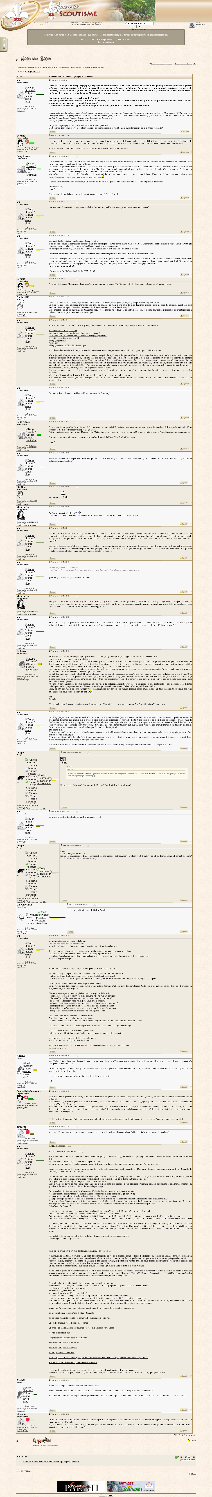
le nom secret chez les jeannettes (63, 330)
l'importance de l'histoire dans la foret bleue (68, 1338)
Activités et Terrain (50, 67)
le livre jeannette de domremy (62, 1352)
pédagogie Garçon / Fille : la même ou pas (67, 345)
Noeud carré (54, 343)
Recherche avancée (139, 29)
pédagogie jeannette (57, 340)
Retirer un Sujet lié (188, 1459)
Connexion (97, 24)
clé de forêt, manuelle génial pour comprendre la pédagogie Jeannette (79, 1318)
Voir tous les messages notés (161, 64)
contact (110, 1495)
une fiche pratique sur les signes (63, 1348)
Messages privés (96, 23)
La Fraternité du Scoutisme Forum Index (28, 67)
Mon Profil (85, 23)
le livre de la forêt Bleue (59, 1333)
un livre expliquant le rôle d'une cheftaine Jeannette (71, 1313)
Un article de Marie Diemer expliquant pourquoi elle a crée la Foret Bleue (81, 1328)
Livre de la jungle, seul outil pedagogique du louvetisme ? (74, 333)
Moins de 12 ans (64, 67)
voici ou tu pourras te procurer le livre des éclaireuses (72, 1038)
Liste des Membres (79, 24)
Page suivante (34, 71)
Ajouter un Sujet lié (186, 1457)
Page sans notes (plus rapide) (185, 64)
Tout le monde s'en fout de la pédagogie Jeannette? (88, 67)
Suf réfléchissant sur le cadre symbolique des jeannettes (73, 1362)
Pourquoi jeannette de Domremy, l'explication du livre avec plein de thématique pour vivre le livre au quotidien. (98, 1357)
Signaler (193, 1440)
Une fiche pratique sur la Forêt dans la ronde (68, 1323)
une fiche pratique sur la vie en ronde (65, 1343)
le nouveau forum (106, 42)
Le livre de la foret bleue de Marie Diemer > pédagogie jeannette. (77, 335)
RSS (194, 1473)
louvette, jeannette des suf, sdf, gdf (64, 338)
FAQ (89, 24)
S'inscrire (75, 23)
